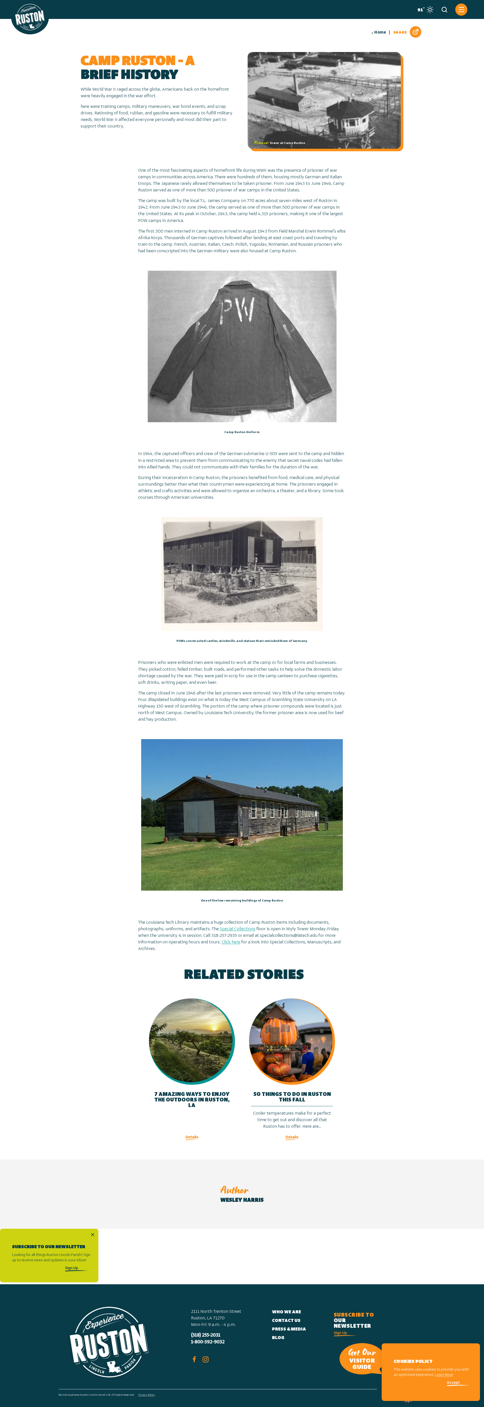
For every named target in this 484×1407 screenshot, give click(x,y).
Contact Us (286, 1321)
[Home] (30, 17)
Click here (231, 942)
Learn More (444, 1375)
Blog (278, 1338)
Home (380, 33)
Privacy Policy (146, 1395)
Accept (453, 1383)
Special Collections (237, 929)
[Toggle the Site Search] (444, 10)
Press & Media (289, 1329)
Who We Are (286, 1312)
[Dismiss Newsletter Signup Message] (92, 1235)
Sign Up (71, 1268)
